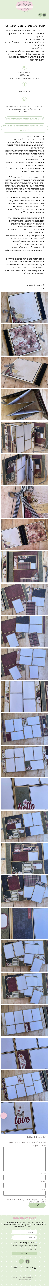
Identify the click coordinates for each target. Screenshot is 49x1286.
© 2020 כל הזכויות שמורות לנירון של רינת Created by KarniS (24, 1278)
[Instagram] (21, 1261)
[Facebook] (27, 1261)
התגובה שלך (39, 1145)
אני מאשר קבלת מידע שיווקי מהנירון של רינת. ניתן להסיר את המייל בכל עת (25, 1246)
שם (43, 1173)
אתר (44, 1189)
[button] (44, 15)
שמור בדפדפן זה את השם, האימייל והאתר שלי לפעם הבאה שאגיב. (26, 1201)
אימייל (42, 1181)
